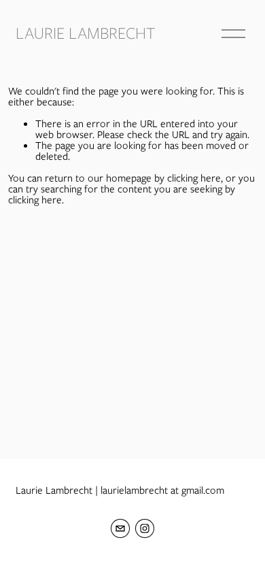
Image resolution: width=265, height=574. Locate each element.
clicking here (194, 178)
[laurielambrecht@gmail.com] (120, 528)
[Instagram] (144, 528)
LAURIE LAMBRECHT (86, 33)
